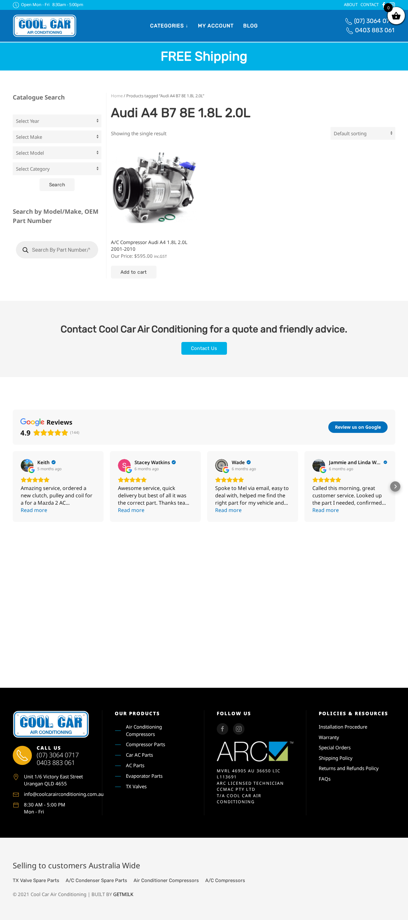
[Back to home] (44, 26)
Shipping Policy (336, 758)
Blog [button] (250, 26)
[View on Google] (27, 465)
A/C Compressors (225, 880)
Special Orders (335, 747)
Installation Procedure (343, 726)
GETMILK (123, 894)
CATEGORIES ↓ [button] (169, 26)
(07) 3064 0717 (374, 21)
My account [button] (216, 26)
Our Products (137, 713)
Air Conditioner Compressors (166, 880)
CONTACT (370, 4)
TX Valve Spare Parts (36, 880)
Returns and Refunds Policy (349, 768)
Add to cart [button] (133, 272)
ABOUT (351, 4)
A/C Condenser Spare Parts (96, 880)
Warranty (329, 737)
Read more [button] (34, 510)
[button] (13, 486)
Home (117, 96)
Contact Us (204, 348)
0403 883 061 (374, 30)
